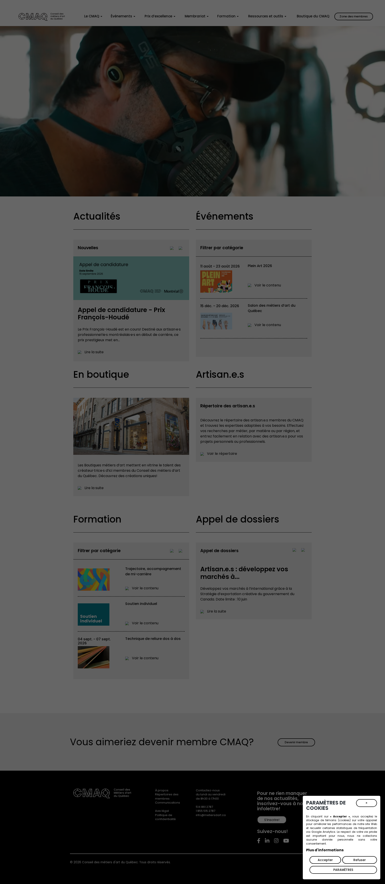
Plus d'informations (325, 850)
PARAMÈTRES (343, 870)
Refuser (359, 860)
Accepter (325, 860)
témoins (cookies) (337, 820)
